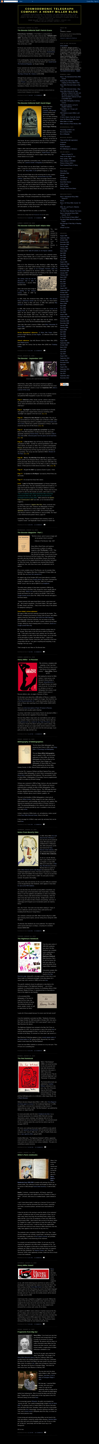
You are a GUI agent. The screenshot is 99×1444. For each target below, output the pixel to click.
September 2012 (64, 375)
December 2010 (64, 362)
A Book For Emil (64, 227)
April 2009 (63, 332)
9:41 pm (30, 824)
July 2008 (63, 312)
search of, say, (41, 722)
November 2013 (64, 378)
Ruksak (62, 175)
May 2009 (63, 334)
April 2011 (63, 364)
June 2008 (63, 310)
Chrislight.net (63, 177)
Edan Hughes (37, 334)
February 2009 (64, 327)
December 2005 (64, 244)
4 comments (38, 824)
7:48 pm (30, 95)
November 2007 (64, 294)
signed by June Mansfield (30, 1130)
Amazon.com (24, 722)
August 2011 (63, 367)
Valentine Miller (52, 1419)
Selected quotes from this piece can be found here (42, 435)
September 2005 (64, 238)
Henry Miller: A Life (31, 170)
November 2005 (64, 242)
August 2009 (63, 340)
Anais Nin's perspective (34, 574)
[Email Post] (44, 95)
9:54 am (30, 1324)
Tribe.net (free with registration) (69, 140)
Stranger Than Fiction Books (68, 188)
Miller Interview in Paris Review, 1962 (70, 123)
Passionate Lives (38, 214)
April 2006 (63, 253)
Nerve (52, 1269)
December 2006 (64, 270)
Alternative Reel (64, 173)
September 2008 (64, 316)
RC (61, 30)
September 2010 (64, 358)
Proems (23, 82)
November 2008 (64, 321)
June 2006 (63, 257)
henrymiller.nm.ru (48, 682)
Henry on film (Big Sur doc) (67, 156)
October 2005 (64, 240)
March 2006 (63, 251)
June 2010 (63, 351)
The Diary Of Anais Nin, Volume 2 (27, 74)
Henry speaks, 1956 (65, 158)
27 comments (38, 217)
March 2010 (63, 347)
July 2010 (63, 353)
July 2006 (63, 259)
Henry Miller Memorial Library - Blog (70, 89)
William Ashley (27, 799)
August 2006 (63, 262)
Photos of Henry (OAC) (66, 163)
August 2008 (63, 314)
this (33, 1363)
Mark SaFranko (64, 186)
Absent (62, 200)
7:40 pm (30, 651)
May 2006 (63, 255)
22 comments (38, 1050)
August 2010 (63, 356)
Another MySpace (65, 146)
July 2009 (63, 338)
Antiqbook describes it (44, 1114)
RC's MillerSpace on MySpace (68, 149)
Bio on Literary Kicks (66, 132)
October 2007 (64, 292)
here (22, 821)
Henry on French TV (67, 154)
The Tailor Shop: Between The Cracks (70, 211)
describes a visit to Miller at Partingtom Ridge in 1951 (47, 1377)
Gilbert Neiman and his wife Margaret (31, 869)
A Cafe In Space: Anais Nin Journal (70, 117)
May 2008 (63, 308)
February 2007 (64, 275)
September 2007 (64, 290)
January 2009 (64, 325)
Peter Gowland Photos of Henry (69, 165)
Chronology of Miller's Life (67, 129)
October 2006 (64, 266)
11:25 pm (30, 734)
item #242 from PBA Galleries (44, 617)
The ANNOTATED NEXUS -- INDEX (70, 71)
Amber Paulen (64, 184)
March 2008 (63, 303)
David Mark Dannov (65, 182)
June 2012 (63, 371)
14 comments (38, 524)
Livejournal (63, 142)
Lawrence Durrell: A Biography (33, 162)
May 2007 (63, 281)
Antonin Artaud (34, 433)
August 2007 (63, 288)
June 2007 (63, 283)
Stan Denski (63, 179)
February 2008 (64, 301)
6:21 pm (30, 350)
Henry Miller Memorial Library (29, 815)
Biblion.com (29, 591)
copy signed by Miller (27, 1134)
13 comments (38, 95)
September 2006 (64, 264)
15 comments (39, 1147)
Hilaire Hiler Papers (46, 332)
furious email (28, 1411)
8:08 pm (30, 217)
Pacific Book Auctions (39, 1186)
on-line (25, 809)
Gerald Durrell (51, 52)
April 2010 (63, 349)
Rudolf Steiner (46, 152)
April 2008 (63, 305)
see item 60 (21, 336)
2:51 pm (30, 1257)
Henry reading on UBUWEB (68, 161)
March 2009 (63, 329)
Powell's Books (37, 579)
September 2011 (64, 369)
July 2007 (63, 286)
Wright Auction (24, 342)
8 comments (38, 651)
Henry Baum (63, 171)
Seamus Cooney (39, 1250)
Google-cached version (24, 595)
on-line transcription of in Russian (37, 708)
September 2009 (64, 343)
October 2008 (64, 318)
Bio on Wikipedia (65, 134)
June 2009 (63, 336)
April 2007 (63, 279)
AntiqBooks (46, 583)
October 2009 (64, 345)
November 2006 (64, 268)
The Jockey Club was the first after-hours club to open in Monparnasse (27, 280)
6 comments (38, 930)
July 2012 (63, 373)
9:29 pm (30, 930)
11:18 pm (30, 1432)
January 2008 (64, 299)
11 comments (38, 350)
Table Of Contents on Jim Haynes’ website (40, 250)
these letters (21, 775)
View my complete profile (68, 38)
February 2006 (64, 248)
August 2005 (63, 235)
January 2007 (64, 273)
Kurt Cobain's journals (41, 1236)
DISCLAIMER (64, 46)
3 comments (38, 734)
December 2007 (64, 297)
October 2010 (64, 360)
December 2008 (64, 323)
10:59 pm (30, 1147)
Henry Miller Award (36, 1287)
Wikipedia (34, 1401)
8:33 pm (30, 1050)
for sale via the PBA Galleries (26, 885)
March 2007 (63, 277)
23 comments (39, 1432)
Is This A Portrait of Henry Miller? (69, 217)
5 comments (38, 1324)
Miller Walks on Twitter (66, 121)
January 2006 (64, 246)
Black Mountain (23, 1098)
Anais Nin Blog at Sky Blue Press (69, 119)
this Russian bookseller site (27, 701)
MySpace (62, 144)
